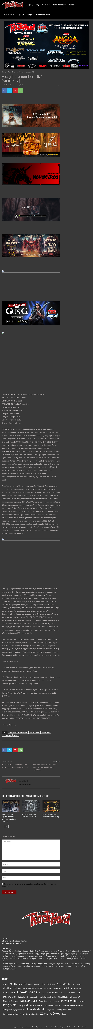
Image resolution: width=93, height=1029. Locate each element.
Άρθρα (29, 14)
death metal (10, 988)
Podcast (56, 1001)
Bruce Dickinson (48, 984)
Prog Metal (10, 1005)
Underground (50, 1010)
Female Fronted (76, 988)
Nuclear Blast (46, 732)
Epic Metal (47, 988)
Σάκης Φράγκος (50, 1013)
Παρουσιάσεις (42, 5)
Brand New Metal (43, 14)
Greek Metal (9, 992)
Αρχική (29, 5)
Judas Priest (23, 997)
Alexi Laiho (12, 732)
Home (4, 72)
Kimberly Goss (22, 732)
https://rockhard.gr (25, 784)
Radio (32, 1005)
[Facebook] (4, 90)
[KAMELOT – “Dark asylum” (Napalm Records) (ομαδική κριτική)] (10, 806)
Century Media (63, 984)
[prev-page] (3, 826)
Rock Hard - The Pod (77, 1005)
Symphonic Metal (19, 1010)
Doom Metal (22, 988)
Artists (71, 5)
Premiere (82, 1001)
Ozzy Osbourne (45, 1001)
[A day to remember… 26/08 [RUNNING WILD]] (51, 806)
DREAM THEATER (35, 988)
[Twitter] (9, 90)
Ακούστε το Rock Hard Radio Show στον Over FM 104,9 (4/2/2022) (44, 767)
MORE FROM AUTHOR (37, 796)
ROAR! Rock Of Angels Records (47, 1005)
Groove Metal (43, 993)
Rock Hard (11, 72)
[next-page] (7, 826)
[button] (88, 5)
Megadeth (34, 997)
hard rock (54, 992)
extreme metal (61, 988)
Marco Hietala (34, 732)
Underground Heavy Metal (14, 1014)
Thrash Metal (35, 1009)
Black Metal (20, 984)
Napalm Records (10, 1001)
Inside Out (75, 993)
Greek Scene (27, 992)
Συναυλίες (7, 14)
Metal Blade (63, 997)
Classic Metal (76, 984)
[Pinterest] (15, 90)
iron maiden (9, 996)
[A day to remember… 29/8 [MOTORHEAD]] (31, 806)
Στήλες (20, 14)
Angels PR (7, 984)
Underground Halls (64, 1009)
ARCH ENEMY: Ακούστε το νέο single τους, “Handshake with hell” (15, 766)
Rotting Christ (7, 1010)
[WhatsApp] (20, 90)
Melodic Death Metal (48, 997)
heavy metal (65, 993)
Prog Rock (23, 1005)
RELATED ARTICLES (12, 796)
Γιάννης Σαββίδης (32, 1014)
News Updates (58, 5)
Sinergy (16, 735)
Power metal (7, 735)
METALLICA (75, 997)
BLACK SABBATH (34, 984)
